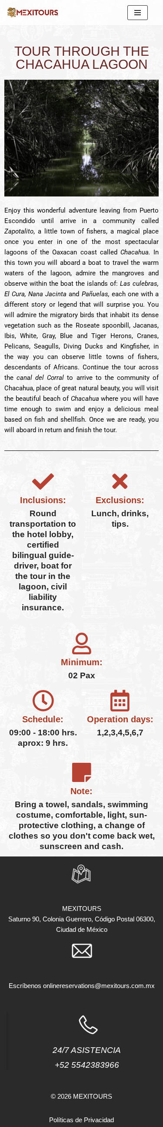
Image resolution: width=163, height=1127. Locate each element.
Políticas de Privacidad (81, 1120)
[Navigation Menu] (137, 12)
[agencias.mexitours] (33, 12)
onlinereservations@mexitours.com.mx (99, 985)
